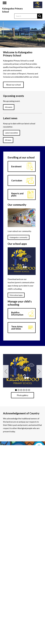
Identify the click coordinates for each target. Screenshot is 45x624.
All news (8, 140)
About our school (13, 84)
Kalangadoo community (18, 237)
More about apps (16, 295)
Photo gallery (22, 395)
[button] (6, 371)
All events (8, 107)
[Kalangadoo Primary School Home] (37, 5)
